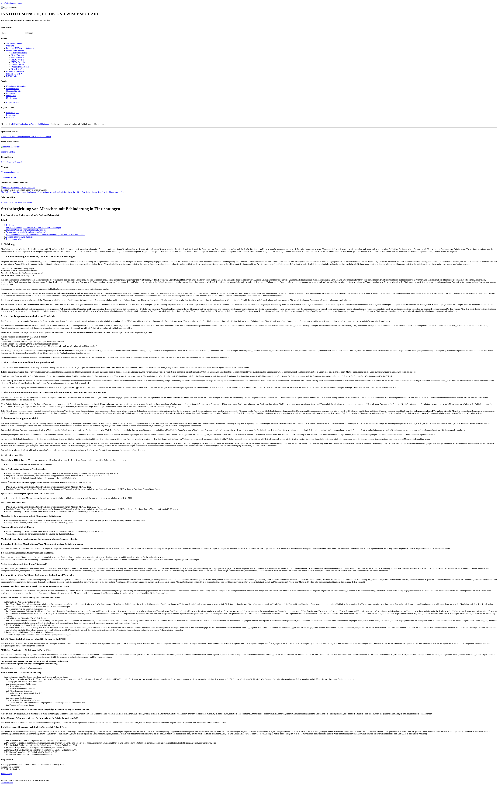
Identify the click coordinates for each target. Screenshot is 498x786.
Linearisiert (10, 115)
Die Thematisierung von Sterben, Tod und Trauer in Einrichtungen (33, 227)
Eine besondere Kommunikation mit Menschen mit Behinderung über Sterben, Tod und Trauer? (45, 234)
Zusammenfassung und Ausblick (19, 237)
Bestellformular (17, 55)
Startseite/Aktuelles (14, 43)
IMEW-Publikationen (15, 50)
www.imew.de (7, 783)
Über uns (10, 46)
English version (12, 102)
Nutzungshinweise (13, 91)
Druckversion (11, 98)
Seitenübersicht (12, 88)
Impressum (10, 93)
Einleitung (10, 225)
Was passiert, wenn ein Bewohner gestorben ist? (26, 232)
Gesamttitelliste (17, 57)
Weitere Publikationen (20, 67)
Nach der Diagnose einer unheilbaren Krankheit (25, 230)
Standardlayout (12, 113)
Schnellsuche (6, 28)
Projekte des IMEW (14, 74)
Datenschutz (11, 96)
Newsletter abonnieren (10, 172)
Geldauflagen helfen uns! (11, 162)
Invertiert (10, 117)
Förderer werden (8, 152)
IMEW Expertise (18, 62)
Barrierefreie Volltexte (15, 71)
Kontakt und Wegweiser (16, 86)
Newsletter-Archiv (19, 69)
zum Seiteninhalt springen (11, 3)
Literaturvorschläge (14, 239)
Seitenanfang (6, 773)
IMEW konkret (17, 64)
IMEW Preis (11, 76)
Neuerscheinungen (19, 53)
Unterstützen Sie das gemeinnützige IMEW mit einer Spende (26, 137)
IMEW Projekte (17, 60)
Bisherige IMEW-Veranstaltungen (20, 48)
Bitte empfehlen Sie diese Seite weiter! (17, 202)
